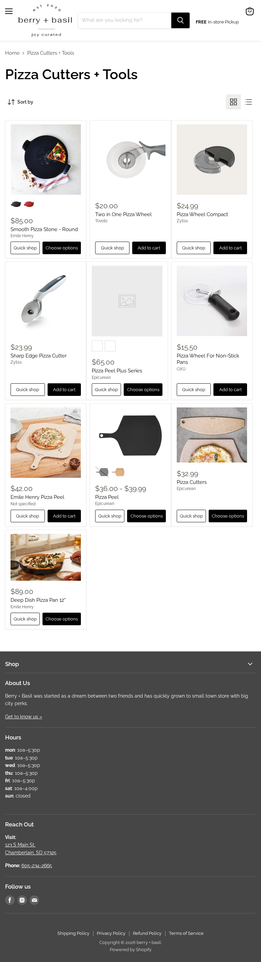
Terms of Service (186, 933)
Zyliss (182, 220)
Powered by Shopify (131, 949)
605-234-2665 (36, 865)
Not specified (23, 504)
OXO (181, 369)
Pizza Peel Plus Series (117, 371)
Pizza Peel (107, 497)
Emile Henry (22, 235)
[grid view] (233, 101)
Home (12, 53)
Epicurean (101, 377)
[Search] (180, 20)
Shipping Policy (73, 933)
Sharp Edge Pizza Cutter (39, 356)
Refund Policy (147, 933)
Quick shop (25, 247)
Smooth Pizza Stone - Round (44, 229)
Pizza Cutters (192, 482)
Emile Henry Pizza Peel (37, 497)
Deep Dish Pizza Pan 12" (38, 600)
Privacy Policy (111, 933)
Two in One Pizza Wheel (123, 214)
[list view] (248, 101)
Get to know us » (23, 716)
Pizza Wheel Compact (202, 214)
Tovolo (101, 220)
